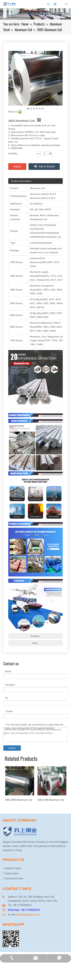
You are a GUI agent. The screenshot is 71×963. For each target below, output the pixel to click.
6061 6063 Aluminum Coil (18, 799)
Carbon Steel (11, 873)
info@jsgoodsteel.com (28, 914)
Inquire (17, 166)
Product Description (21, 181)
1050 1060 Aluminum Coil (50, 799)
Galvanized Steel (13, 878)
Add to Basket (46, 166)
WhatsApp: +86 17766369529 (24, 909)
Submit (12, 748)
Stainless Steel (12, 868)
